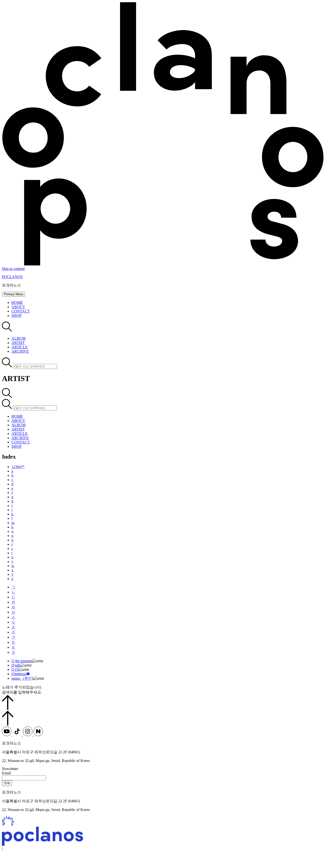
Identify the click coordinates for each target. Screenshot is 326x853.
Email (6, 773)
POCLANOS (12, 277)
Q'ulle (16, 665)
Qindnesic (19, 674)
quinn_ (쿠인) (22, 678)
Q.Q (14, 669)
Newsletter (10, 769)
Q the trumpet (21, 661)
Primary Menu (13, 294)
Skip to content (13, 269)
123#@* (18, 467)
